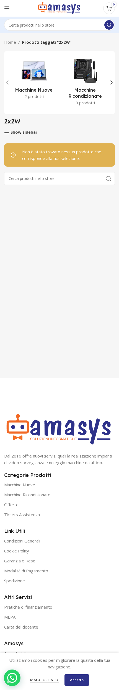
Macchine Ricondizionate (27, 494)
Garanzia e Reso (19, 561)
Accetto (77, 679)
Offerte (11, 504)
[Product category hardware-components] (85, 82)
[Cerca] (109, 25)
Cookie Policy (16, 551)
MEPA (9, 617)
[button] (12, 678)
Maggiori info (44, 679)
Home (10, 42)
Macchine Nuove (19, 484)
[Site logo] (59, 8)
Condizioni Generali (22, 541)
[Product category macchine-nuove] (34, 79)
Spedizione (14, 580)
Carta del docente (21, 627)
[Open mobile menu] (6, 8)
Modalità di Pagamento (26, 570)
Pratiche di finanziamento (28, 607)
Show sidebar (24, 132)
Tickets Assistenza (22, 514)
